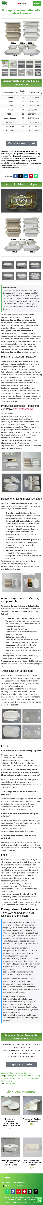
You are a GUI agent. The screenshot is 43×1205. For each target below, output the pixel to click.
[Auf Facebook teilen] (15, 176)
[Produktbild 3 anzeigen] (21, 64)
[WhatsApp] (7, 1191)
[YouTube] (18, 1191)
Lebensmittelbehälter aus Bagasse (16, 1073)
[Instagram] (30, 1191)
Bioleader (11, 1083)
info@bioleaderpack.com (20, 1182)
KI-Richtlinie (26, 1202)
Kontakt (6, 1177)
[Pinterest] (24, 1191)
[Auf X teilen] (20, 176)
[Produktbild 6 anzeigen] (5, 72)
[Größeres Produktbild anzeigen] (21, 39)
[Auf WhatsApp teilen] (36, 176)
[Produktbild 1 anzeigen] (5, 64)
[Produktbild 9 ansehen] (30, 72)
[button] (21, 201)
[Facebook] (13, 1191)
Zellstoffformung (23, 408)
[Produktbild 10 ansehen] (38, 72)
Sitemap (35, 1202)
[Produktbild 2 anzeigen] (13, 64)
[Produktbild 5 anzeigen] (38, 64)
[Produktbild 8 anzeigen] (21, 72)
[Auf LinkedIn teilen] (25, 176)
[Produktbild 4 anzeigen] (30, 64)
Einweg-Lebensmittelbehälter (20, 1075)
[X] (36, 1191)
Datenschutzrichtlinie (13, 1202)
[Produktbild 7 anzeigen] (13, 72)
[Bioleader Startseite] (5, 3)
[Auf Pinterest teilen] (31, 176)
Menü (37, 3)
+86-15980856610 (20, 1186)
